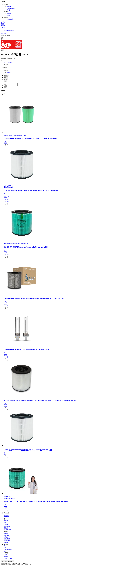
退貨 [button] (9, 30)
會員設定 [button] (13, 30)
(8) (9, 72)
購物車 (2, 24)
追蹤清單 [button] (6, 30)
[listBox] (65, 90)
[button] (65, 10)
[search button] (1, 60)
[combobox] (65, 55)
